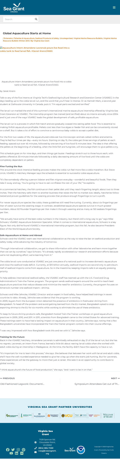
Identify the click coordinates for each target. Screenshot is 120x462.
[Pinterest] (23, 449)
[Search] (36, 19)
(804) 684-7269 (45, 448)
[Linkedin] (16, 453)
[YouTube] (11, 453)
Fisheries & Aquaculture (24, 38)
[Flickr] (22, 453)
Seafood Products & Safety (47, 38)
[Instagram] (18, 449)
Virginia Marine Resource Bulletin (88, 38)
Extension (8, 38)
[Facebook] (8, 449)
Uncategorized (66, 38)
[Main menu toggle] (114, 8)
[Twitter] (13, 449)
